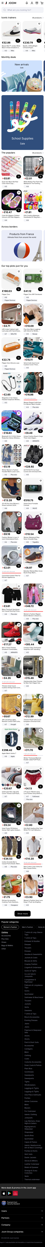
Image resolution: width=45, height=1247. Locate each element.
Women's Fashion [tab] (10, 927)
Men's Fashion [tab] (27, 927)
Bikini (26, 1052)
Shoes (3, 942)
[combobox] (23, 10)
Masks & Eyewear (31, 1167)
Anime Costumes (31, 1101)
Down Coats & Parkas (32, 1065)
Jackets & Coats (30, 958)
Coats (26, 1059)
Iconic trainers (8, 17)
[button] (3, 1193)
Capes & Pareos (30, 1142)
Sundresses (29, 1072)
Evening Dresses (30, 1020)
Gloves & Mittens (31, 1161)
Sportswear (28, 994)
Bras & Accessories (31, 1017)
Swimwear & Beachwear (33, 997)
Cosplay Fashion (30, 964)
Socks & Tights (30, 971)
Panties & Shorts (30, 1151)
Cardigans (28, 1049)
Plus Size (5, 939)
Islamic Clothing (30, 1114)
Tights (26, 1082)
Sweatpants (29, 1075)
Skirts (26, 1007)
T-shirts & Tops (30, 938)
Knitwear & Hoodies (32, 941)
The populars (8, 152)
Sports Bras (29, 1135)
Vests (26, 1176)
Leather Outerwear (31, 1164)
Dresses (27, 944)
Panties (27, 1098)
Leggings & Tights (31, 1088)
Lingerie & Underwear (32, 967)
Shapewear (28, 1132)
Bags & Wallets (7, 945)
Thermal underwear (32, 1179)
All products (37, 18)
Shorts (27, 1036)
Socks (26, 991)
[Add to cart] (18, 41)
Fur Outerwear (30, 1111)
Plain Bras (28, 1068)
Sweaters (28, 1010)
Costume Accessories (32, 1062)
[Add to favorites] (18, 24)
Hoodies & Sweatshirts (33, 954)
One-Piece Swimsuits (32, 1095)
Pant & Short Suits (31, 1042)
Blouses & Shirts (30, 961)
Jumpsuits (28, 1118)
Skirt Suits (28, 1154)
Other (3, 949)
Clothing (4, 932)
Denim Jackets (30, 1157)
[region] (22, 36)
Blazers (27, 1108)
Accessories (6, 936)
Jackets (27, 1004)
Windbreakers (29, 1085)
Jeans (26, 1023)
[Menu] (2, 3)
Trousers (27, 948)
